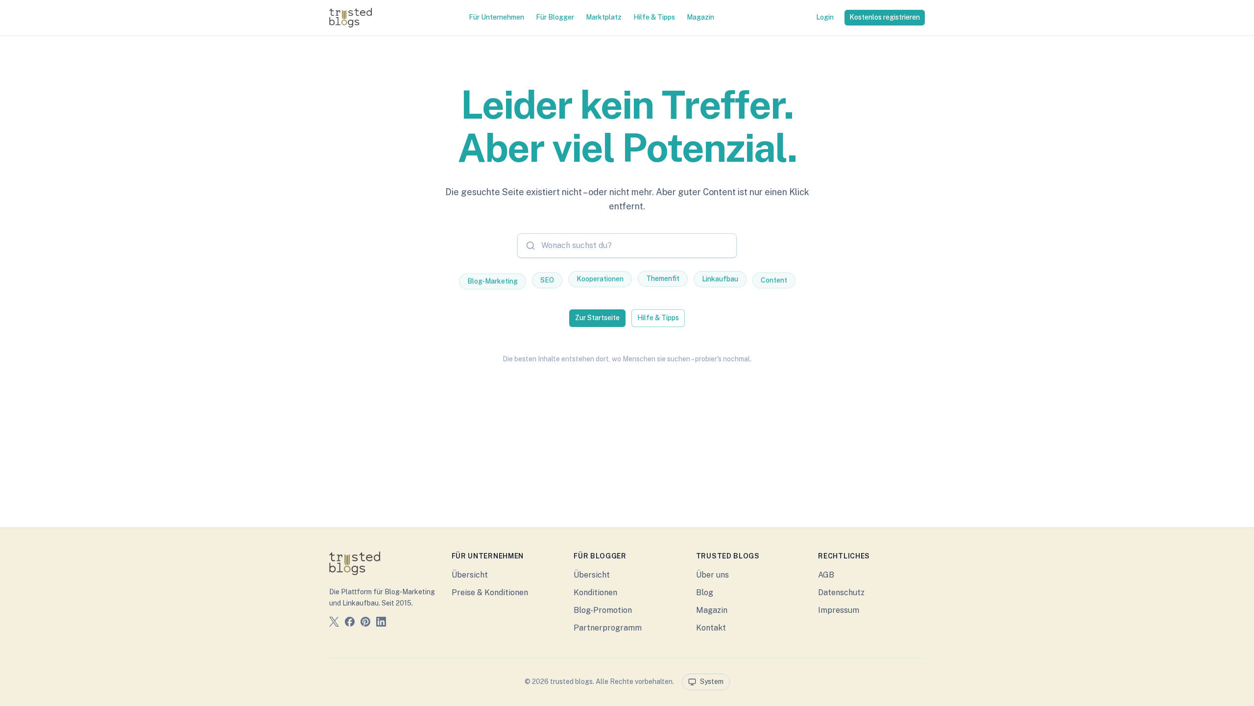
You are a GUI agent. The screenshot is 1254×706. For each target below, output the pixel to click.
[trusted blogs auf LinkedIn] (381, 623)
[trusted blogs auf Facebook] (350, 623)
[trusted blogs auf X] (334, 623)
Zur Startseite (597, 318)
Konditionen (595, 592)
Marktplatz (604, 17)
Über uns (712, 575)
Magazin (700, 17)
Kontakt (711, 627)
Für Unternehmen (496, 17)
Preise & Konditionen (490, 592)
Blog (704, 592)
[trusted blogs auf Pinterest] (365, 623)
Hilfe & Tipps (654, 17)
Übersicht (470, 575)
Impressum (838, 610)
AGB (826, 575)
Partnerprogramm (608, 627)
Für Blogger (555, 17)
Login (825, 17)
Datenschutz (841, 592)
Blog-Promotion (603, 610)
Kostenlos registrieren (884, 17)
